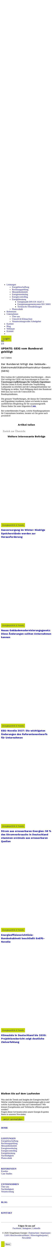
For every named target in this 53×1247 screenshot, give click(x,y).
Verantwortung (7, 1191)
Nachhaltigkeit (7, 1155)
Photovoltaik (6, 1158)
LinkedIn (36, 1228)
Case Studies (6, 1173)
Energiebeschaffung (9, 1141)
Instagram (27, 1228)
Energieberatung (8, 1153)
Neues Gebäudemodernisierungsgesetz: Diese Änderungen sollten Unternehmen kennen (26, 634)
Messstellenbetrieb (9, 1146)
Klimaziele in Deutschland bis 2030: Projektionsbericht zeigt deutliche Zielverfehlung (23, 1038)
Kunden (4, 1171)
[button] (2, 341)
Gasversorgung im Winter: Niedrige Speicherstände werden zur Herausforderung (23, 533)
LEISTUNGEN (8, 1138)
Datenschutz (34, 1233)
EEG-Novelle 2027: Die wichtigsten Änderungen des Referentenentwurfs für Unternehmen (24, 734)
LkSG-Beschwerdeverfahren (16, 1235)
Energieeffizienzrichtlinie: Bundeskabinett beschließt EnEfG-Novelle (23, 938)
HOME (4, 1128)
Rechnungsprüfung (9, 1143)
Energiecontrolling (9, 1151)
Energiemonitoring (9, 1148)
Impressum (45, 1233)
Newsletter (26, 1238)
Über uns (5, 1187)
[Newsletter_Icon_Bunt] (21, 1087)
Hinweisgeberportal (39, 1235)
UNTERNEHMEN (10, 1184)
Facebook (17, 1228)
